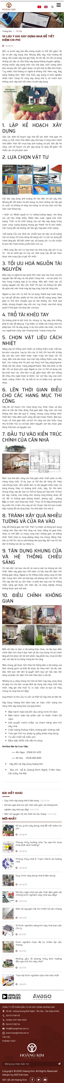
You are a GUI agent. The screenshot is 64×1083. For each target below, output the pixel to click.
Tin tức (19, 31)
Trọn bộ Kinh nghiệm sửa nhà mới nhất (37, 975)
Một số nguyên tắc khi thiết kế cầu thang (25, 814)
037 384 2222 (19, 1019)
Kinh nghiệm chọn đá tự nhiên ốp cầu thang (39, 944)
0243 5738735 (13, 1015)
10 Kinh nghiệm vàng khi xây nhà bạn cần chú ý (39, 927)
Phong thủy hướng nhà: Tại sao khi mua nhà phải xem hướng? (39, 844)
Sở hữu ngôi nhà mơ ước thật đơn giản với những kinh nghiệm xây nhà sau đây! (39, 894)
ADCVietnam (21, 1075)
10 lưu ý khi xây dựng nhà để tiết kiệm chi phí (39, 827)
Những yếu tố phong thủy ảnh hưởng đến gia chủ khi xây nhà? (39, 960)
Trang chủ (7, 31)
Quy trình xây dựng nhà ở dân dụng (22, 800)
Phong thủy (9, 1041)
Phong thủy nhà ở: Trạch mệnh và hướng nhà (39, 860)
